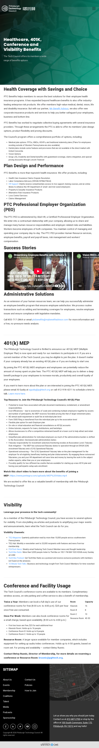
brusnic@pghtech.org (51, 657)
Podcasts (7, 712)
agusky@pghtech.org (39, 389)
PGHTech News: (16, 549)
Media (6, 707)
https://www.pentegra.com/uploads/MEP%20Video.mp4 (38, 475)
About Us (7, 679)
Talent (6, 701)
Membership (9, 690)
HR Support (13, 184)
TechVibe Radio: (15, 552)
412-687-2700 (73, 719)
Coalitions (8, 696)
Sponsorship (9, 718)
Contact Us (30, 679)
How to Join (30, 690)
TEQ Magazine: (15, 537)
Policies (28, 685)
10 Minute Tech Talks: (18, 564)
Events (6, 685)
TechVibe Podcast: (16, 558)
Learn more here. (17, 393)
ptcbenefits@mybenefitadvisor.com (50, 319)
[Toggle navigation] (94, 8)
